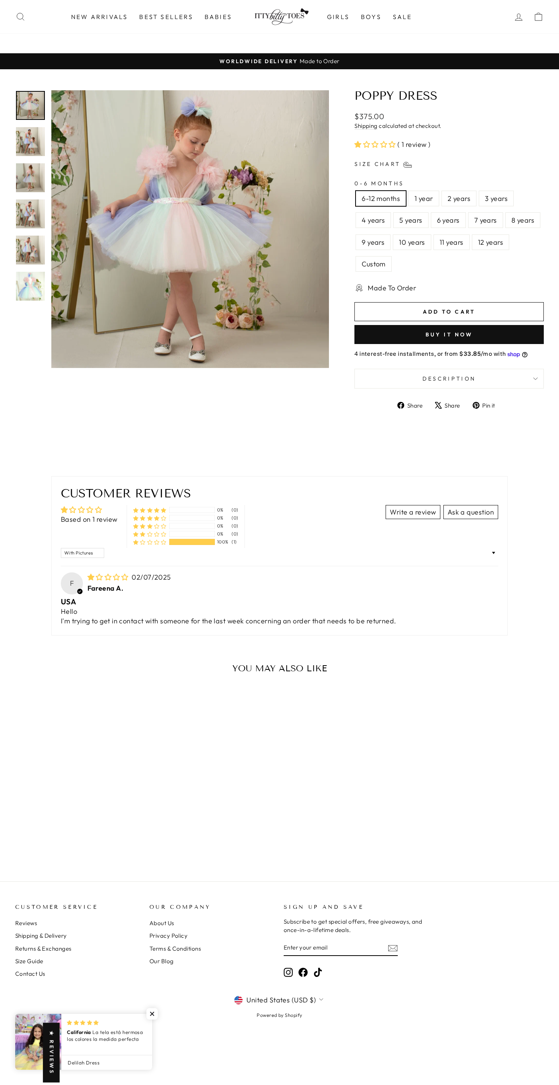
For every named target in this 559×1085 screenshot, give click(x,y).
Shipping (366, 125)
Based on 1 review (89, 519)
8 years (522, 220)
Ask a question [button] (471, 512)
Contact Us (30, 973)
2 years (459, 198)
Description (449, 378)
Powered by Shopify (279, 1015)
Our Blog (161, 961)
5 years (410, 220)
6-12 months (381, 198)
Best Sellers (166, 17)
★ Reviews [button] (51, 1052)
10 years (412, 242)
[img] (108, 577)
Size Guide (29, 961)
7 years (485, 220)
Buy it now (449, 334)
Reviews (26, 923)
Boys (371, 17)
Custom (374, 264)
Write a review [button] (413, 512)
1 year (423, 198)
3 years (496, 198)
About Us (161, 923)
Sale (402, 17)
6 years (448, 220)
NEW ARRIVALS (99, 17)
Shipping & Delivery (41, 935)
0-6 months (379, 183)
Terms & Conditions (175, 948)
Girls (338, 17)
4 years (373, 220)
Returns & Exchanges (43, 948)
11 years (452, 242)
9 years (373, 242)
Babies (218, 17)
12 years (490, 242)
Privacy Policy (168, 935)
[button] (375, 144)
